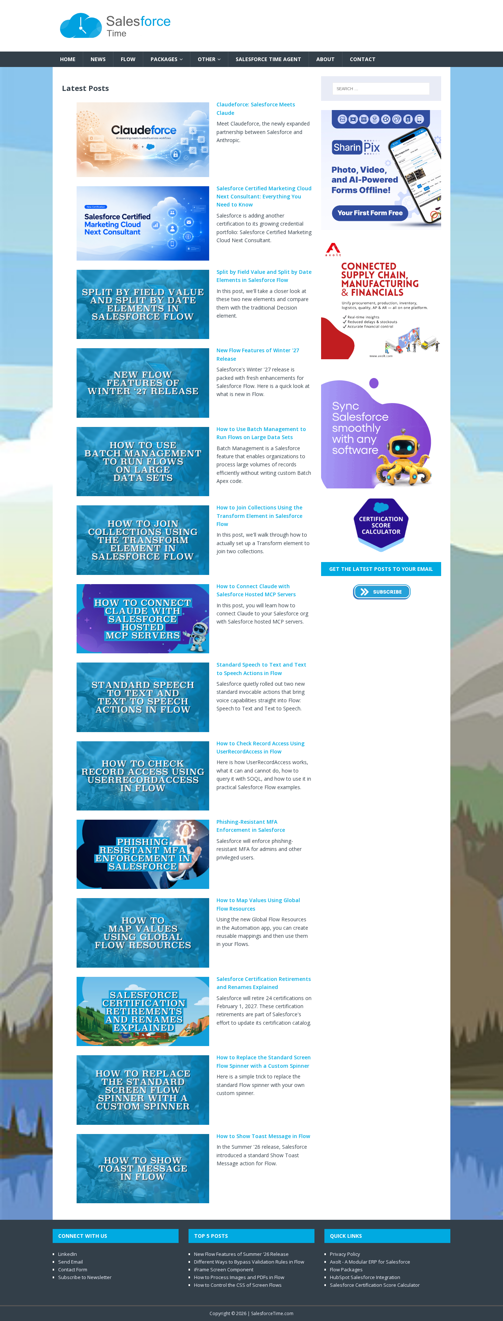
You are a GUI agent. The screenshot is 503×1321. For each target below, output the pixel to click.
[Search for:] (381, 88)
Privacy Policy (345, 1254)
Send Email (70, 1261)
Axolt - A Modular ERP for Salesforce (370, 1261)
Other (206, 59)
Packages (164, 59)
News (98, 59)
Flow (128, 59)
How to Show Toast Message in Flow (263, 1136)
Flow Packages (346, 1269)
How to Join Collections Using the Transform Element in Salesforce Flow (259, 515)
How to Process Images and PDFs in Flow (239, 1277)
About (325, 59)
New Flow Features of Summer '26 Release (241, 1254)
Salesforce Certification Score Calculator (375, 1285)
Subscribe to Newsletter (85, 1277)
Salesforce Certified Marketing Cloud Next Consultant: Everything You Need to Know (264, 196)
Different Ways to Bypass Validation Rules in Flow (249, 1261)
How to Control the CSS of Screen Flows (238, 1285)
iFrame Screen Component (223, 1269)
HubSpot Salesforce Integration (365, 1277)
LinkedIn (67, 1254)
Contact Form (72, 1269)
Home (67, 59)
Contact (363, 59)
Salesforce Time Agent (268, 59)
